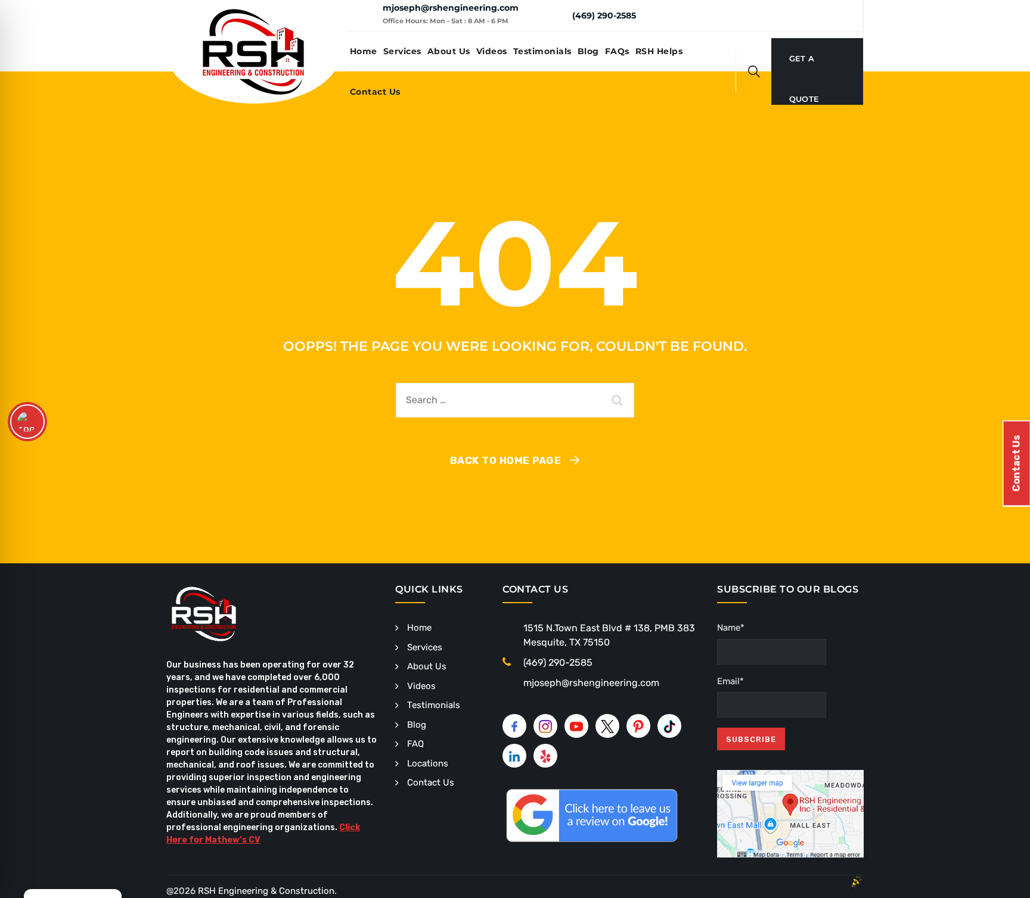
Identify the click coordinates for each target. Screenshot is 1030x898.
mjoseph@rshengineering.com (451, 7)
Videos (491, 51)
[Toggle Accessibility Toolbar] (27, 421)
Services (402, 51)
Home (363, 51)
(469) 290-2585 (604, 15)
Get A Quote (804, 66)
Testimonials (542, 51)
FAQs (617, 51)
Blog (588, 51)
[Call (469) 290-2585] (554, 15)
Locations (427, 763)
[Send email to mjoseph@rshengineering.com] (364, 15)
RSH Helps (659, 51)
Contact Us (375, 91)
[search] (754, 71)
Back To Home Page (505, 460)
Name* (730, 627)
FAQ (415, 743)
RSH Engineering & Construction (266, 890)
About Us (448, 51)
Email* (730, 681)
